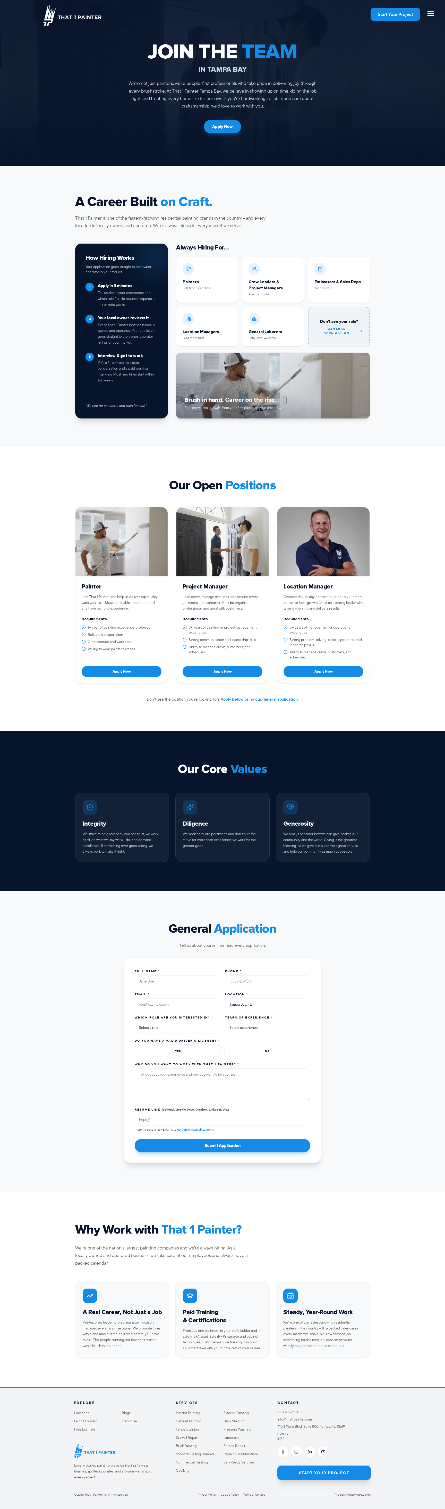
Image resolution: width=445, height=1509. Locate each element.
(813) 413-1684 (287, 1412)
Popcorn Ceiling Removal (195, 1454)
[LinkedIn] (309, 1451)
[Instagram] (296, 1451)
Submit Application (222, 1145)
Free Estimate (84, 1429)
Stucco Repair (234, 1445)
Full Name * (147, 971)
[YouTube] (323, 1451)
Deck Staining (234, 1421)
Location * (236, 994)
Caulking (183, 1470)
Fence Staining (187, 1429)
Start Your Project (395, 14)
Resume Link (182, 1109)
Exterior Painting (236, 1412)
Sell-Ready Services (239, 1462)
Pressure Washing (237, 1429)
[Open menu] (430, 13)
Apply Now (222, 126)
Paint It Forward (86, 1421)
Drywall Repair (187, 1437)
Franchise (129, 1421)
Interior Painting (188, 1412)
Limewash (231, 1437)
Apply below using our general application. (259, 699)
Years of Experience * (248, 1017)
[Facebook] (283, 1451)
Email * (142, 994)
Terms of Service (254, 1494)
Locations (81, 1412)
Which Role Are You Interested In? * (174, 1017)
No (267, 1051)
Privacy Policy (207, 1494)
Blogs (126, 1412)
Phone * (233, 971)
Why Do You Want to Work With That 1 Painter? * (187, 1064)
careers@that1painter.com (195, 1129)
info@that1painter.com (294, 1419)
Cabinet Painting (188, 1421)
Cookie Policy (230, 1494)
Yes (178, 1051)
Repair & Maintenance (241, 1454)
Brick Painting (186, 1445)
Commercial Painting (192, 1462)
